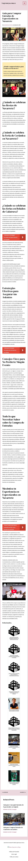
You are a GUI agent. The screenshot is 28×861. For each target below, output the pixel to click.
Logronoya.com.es (9, 3)
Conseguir (14, 809)
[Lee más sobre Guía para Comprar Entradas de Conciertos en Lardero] (14, 819)
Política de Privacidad (14, 851)
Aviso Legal (14, 854)
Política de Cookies (14, 857)
